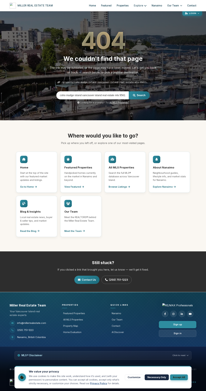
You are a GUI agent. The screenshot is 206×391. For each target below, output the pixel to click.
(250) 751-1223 (118, 279)
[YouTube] (190, 314)
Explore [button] (138, 5)
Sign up (177, 324)
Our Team (173, 5)
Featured (106, 5)
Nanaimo (157, 5)
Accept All (179, 377)
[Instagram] (173, 314)
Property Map (70, 325)
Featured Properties (74, 313)
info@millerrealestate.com (31, 323)
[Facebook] (165, 314)
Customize (134, 377)
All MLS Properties (118, 102)
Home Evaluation (72, 332)
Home (92, 5)
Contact (191, 5)
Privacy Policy (98, 383)
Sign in (178, 333)
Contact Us (89, 279)
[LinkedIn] (182, 314)
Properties (123, 5)
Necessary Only (156, 377)
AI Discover (118, 332)
